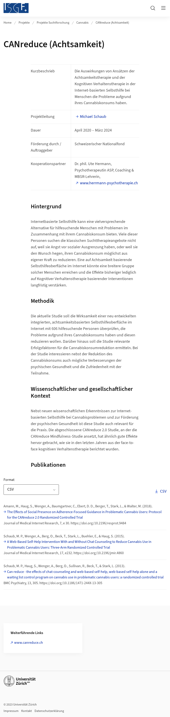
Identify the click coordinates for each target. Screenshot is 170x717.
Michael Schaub (93, 116)
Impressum (11, 711)
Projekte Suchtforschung (53, 23)
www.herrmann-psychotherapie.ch (109, 183)
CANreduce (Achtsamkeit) (112, 23)
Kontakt (26, 711)
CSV (163, 491)
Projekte (24, 23)
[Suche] (152, 8)
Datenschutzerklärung (49, 711)
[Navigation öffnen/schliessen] (163, 8)
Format (23, 479)
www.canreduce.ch (28, 642)
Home (8, 23)
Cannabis (82, 23)
